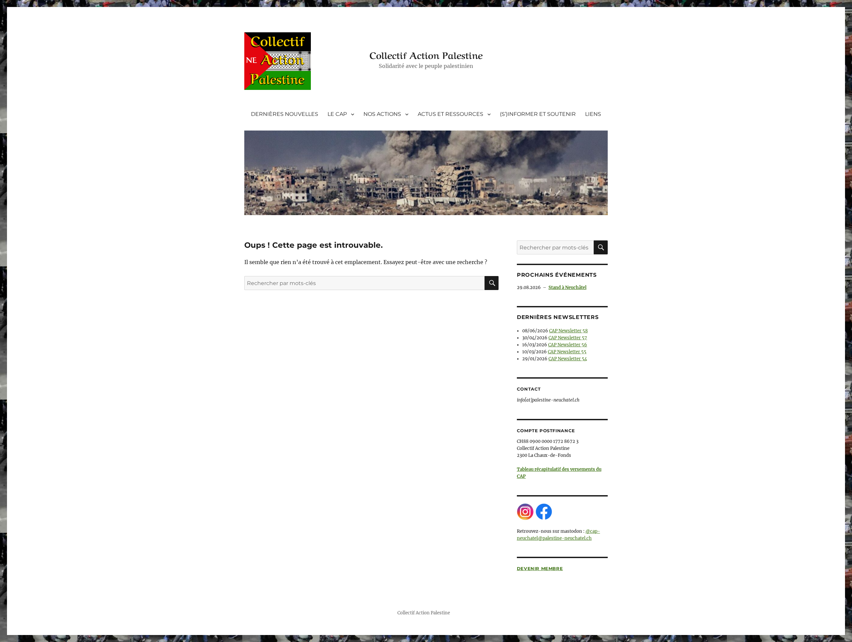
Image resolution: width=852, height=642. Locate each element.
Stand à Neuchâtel (567, 287)
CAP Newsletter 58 (568, 331)
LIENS (593, 114)
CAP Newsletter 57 (567, 338)
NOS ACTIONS (382, 114)
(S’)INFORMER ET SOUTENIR (538, 114)
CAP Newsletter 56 (567, 345)
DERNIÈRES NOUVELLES (284, 114)
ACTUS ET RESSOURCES (450, 114)
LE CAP (337, 114)
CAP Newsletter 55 (567, 352)
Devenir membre (540, 568)
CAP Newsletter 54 (567, 359)
